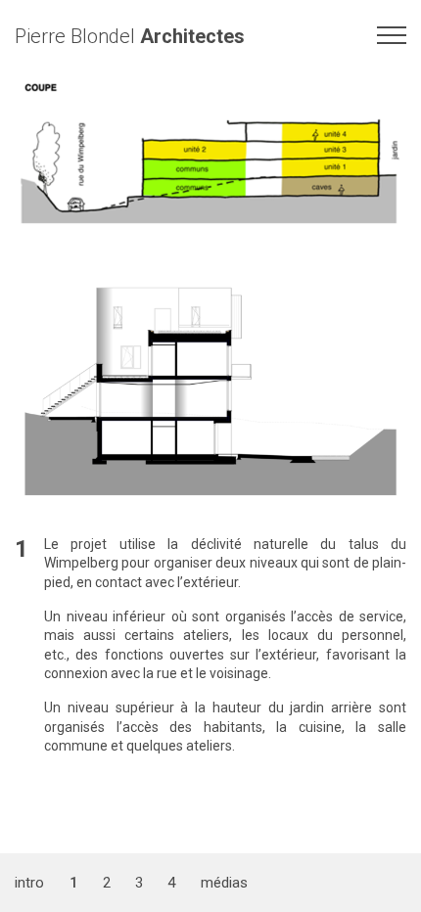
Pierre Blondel (130, 36)
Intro (29, 882)
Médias (224, 882)
